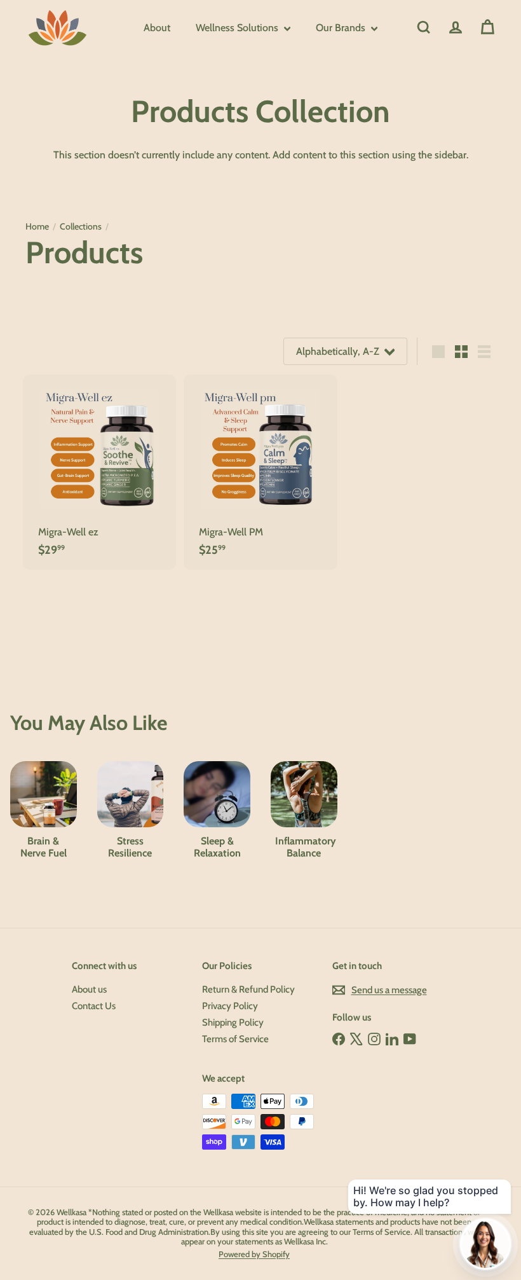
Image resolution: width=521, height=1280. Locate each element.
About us (89, 989)
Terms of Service (235, 1039)
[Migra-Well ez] (99, 472)
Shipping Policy (233, 1022)
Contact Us (94, 1006)
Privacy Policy (230, 1006)
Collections (81, 226)
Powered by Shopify (254, 1254)
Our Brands (342, 28)
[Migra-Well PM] (260, 472)
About (157, 28)
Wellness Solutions (238, 28)
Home (37, 226)
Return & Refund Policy (248, 989)
